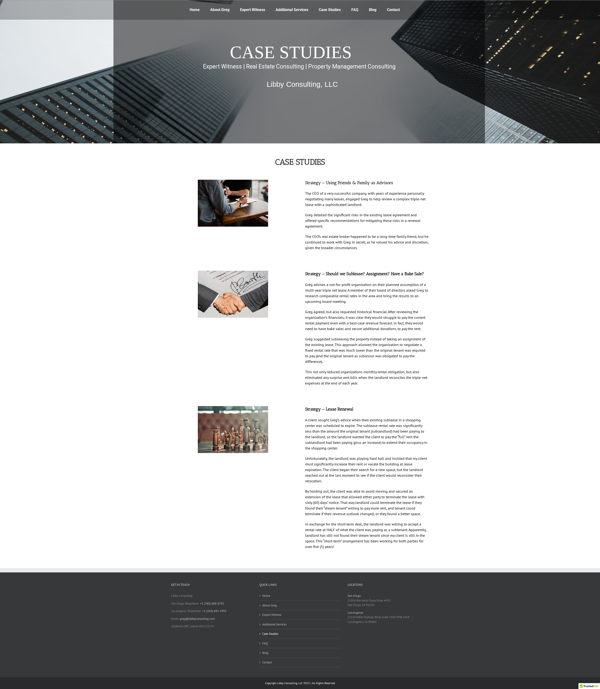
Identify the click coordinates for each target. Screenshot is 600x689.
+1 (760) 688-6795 (212, 603)
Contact (267, 662)
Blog (265, 653)
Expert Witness (271, 615)
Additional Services (274, 624)
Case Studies (270, 634)
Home (266, 596)
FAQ (265, 643)
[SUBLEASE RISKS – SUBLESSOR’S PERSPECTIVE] (233, 408)
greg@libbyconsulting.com (197, 619)
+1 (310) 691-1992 (214, 611)
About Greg (269, 605)
